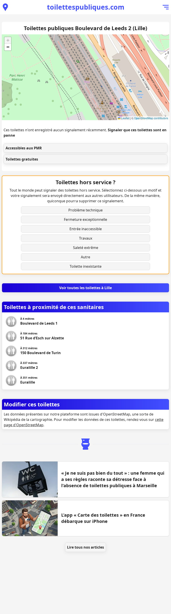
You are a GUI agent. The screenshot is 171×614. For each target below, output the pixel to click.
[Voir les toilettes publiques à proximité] (5, 7)
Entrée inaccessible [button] (85, 228)
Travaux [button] (85, 238)
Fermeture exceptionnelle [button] (85, 219)
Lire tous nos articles (85, 547)
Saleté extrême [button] (85, 247)
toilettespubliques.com (85, 7)
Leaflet (124, 118)
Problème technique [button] (85, 210)
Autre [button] (85, 257)
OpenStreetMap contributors (151, 118)
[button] (7, 40)
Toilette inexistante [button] (86, 266)
